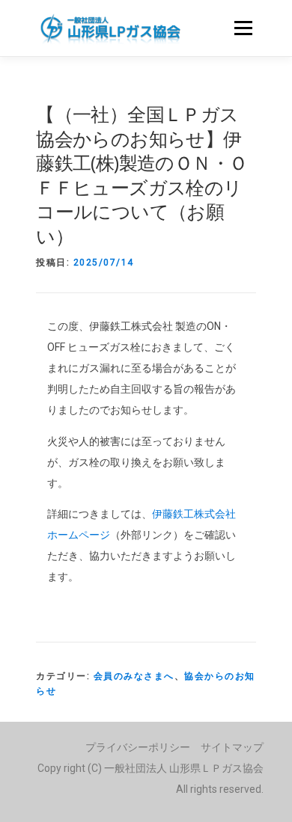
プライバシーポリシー (137, 747)
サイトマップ (232, 747)
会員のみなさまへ (134, 676)
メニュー (243, 28)
